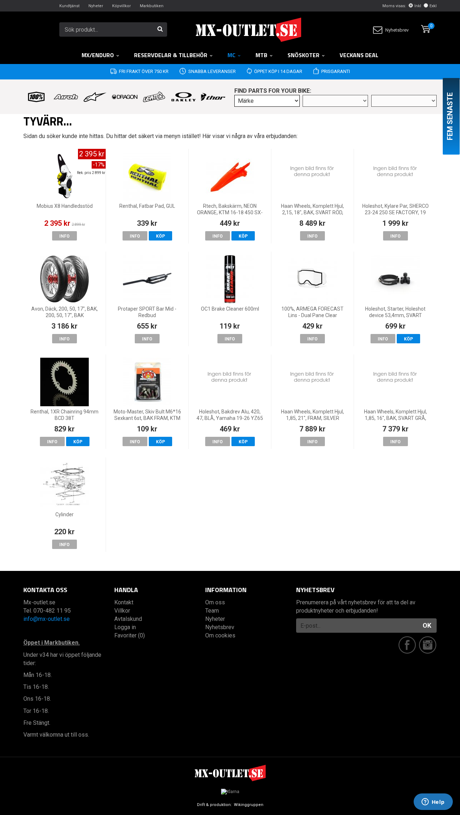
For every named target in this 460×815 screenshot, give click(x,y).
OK (427, 625)
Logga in (125, 627)
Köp (160, 236)
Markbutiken (152, 6)
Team (212, 610)
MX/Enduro (98, 55)
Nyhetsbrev (397, 30)
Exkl (433, 6)
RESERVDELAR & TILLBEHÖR (170, 55)
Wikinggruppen (248, 804)
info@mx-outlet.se (46, 618)
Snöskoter (303, 55)
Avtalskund (128, 618)
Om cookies (220, 635)
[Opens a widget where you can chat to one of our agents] (433, 802)
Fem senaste (450, 116)
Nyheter (95, 6)
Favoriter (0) (129, 635)
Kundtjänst (69, 6)
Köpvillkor (121, 6)
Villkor (122, 610)
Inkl (417, 6)
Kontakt (123, 602)
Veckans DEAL (359, 55)
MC (231, 55)
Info (64, 236)
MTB (261, 55)
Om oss (215, 602)
